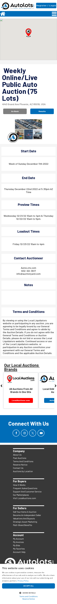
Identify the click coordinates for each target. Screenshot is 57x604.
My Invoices (18, 542)
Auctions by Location (23, 471)
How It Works (19, 485)
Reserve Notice (20, 464)
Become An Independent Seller (27, 515)
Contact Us (18, 468)
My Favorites (19, 548)
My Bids (16, 545)
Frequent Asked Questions (25, 488)
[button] (28, 32)
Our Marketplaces (21, 494)
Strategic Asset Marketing (25, 521)
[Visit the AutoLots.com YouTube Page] (40, 433)
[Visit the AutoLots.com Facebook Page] (16, 433)
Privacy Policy (23, 581)
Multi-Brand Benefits (22, 525)
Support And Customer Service (27, 491)
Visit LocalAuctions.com (24, 498)
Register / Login (46, 5)
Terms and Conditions (29, 596)
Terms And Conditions (23, 461)
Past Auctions (19, 458)
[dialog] (28, 584)
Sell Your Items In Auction (24, 511)
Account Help (19, 552)
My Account (18, 538)
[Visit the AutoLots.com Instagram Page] (24, 433)
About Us (17, 454)
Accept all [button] (28, 586)
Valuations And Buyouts (24, 518)
